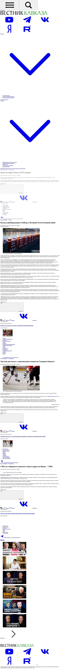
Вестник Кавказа (3, 169)
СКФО (4, 454)
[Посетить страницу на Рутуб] (27, 32)
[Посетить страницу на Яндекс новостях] (9, 32)
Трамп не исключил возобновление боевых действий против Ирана (17, 537)
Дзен (3, 201)
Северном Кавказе (51, 396)
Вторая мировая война (7, 350)
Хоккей (4, 453)
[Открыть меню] (9, 5)
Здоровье (21, 168)
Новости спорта (6, 450)
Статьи (6, 99)
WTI (4, 211)
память (4, 352)
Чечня (4, 452)
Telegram (13, 201)
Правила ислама (6, 166)
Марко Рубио (5, 556)
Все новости (11, 169)
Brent (4, 210)
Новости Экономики (7, 209)
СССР (4, 346)
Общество (5, 208)
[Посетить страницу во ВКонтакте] (45, 23)
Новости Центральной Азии (8, 97)
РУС (1, 10)
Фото (15, 168)
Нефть (4, 342)
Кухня (24, 168)
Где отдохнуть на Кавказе (8, 165)
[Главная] (23, 14)
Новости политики (6, 341)
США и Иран (5, 557)
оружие (4, 351)
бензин (4, 347)
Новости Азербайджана (7, 339)
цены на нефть (6, 212)
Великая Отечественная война (9, 344)
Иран (4, 554)
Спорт (12, 168)
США (4, 555)
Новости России (6, 207)
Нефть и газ (5, 164)
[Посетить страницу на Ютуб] (9, 23)
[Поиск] (28, 5)
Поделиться (21, 192)
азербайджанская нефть (7, 345)
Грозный (4, 455)
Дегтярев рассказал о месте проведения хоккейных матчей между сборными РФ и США (22, 436)
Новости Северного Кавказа (8, 96)
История (4, 343)
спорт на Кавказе (6, 457)
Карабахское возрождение (5, 168)
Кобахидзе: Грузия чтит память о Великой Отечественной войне (16, 325)
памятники (5, 349)
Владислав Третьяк (6, 458)
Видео (17, 168)
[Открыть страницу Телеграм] (27, 23)
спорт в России (6, 456)
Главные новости (6, 95)
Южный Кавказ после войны (8, 163)
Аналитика (2, 99)
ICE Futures (5, 213)
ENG (4, 10)
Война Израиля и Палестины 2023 (10, 162)
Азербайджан (5, 348)
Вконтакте (34, 201)
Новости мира (5, 206)
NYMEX (4, 214)
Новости (8, 201)
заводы (4, 353)
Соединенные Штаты (4, 501)
